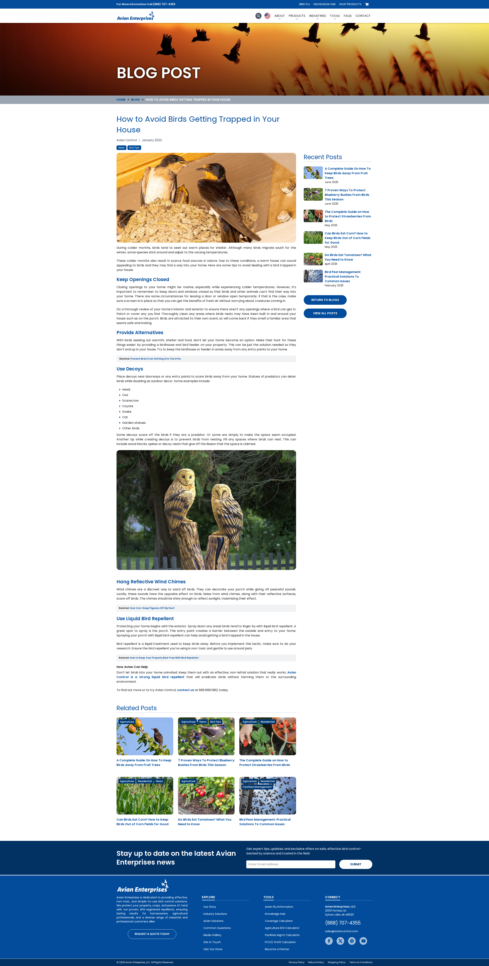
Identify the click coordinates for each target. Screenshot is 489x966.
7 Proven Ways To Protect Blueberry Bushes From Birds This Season (206, 762)
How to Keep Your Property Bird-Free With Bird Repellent (164, 657)
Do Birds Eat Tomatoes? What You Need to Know (348, 257)
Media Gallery (212, 935)
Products (297, 16)
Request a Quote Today (152, 934)
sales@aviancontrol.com (341, 931)
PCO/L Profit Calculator (280, 942)
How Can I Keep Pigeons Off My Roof (152, 608)
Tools (335, 16)
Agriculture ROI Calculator (282, 928)
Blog (135, 99)
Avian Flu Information (279, 907)
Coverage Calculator (279, 921)
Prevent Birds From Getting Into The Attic (155, 358)
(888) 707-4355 (343, 923)
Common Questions (217, 928)
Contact (363, 16)
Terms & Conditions (360, 962)
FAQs (348, 16)
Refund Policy (316, 962)
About (279, 16)
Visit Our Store (212, 949)
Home (121, 99)
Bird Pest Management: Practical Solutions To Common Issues (265, 821)
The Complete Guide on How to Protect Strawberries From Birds (264, 762)
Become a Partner (277, 949)
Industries (317, 16)
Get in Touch (212, 942)
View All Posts (325, 313)
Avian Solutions (213, 921)
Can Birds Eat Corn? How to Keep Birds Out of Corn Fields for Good (142, 821)
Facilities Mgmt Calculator (282, 935)
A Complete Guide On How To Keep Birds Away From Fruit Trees (144, 762)
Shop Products (350, 4)
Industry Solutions (215, 914)
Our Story (209, 907)
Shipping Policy (337, 962)
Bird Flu (304, 4)
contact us (186, 690)
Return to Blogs (325, 300)
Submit (355, 864)
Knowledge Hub (324, 4)
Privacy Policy (296, 962)
